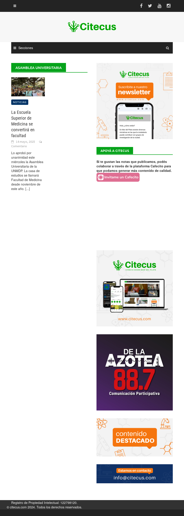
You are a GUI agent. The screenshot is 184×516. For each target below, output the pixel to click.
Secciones (25, 47)
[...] (27, 188)
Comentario (19, 146)
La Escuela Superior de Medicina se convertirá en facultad (23, 124)
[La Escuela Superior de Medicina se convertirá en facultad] (28, 86)
